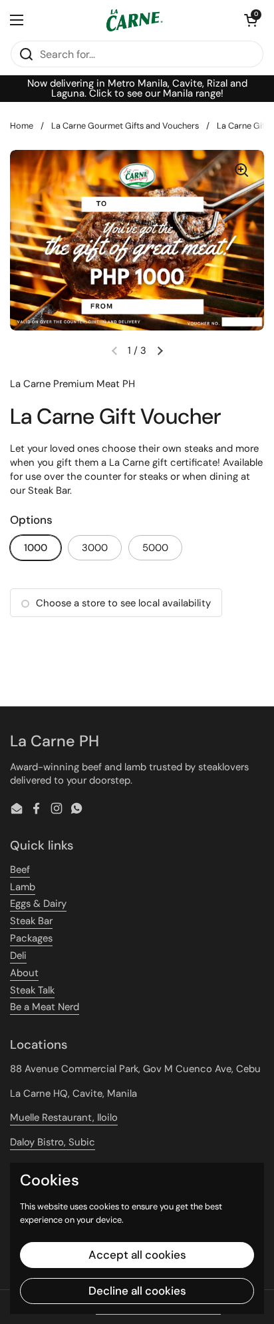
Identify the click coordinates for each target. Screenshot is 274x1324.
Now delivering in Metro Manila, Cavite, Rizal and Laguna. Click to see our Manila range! (137, 89)
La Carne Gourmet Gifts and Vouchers (125, 125)
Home (21, 125)
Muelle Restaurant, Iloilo (64, 1117)
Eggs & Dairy (38, 903)
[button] (250, 20)
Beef (20, 869)
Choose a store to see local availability (123, 603)
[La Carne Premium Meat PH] (133, 20)
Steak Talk (32, 990)
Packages (31, 938)
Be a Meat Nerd (44, 1006)
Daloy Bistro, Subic (52, 1142)
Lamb (22, 887)
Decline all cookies (137, 1290)
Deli (18, 955)
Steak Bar (31, 921)
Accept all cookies (137, 1254)
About (24, 973)
